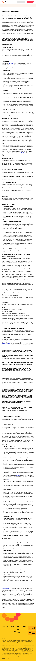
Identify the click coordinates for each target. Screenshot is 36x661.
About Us (12, 626)
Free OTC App (13, 631)
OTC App (17, 5)
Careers (18, 626)
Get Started (30, 1)
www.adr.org (18, 475)
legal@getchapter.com (5, 588)
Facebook (24, 626)
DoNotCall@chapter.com (22, 152)
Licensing (18, 632)
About (3, 5)
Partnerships (12, 5)
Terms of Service (18, 629)
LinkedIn (24, 628)
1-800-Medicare (29, 651)
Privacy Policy (10, 63)
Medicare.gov (13, 606)
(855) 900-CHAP (21, 1)
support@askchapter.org (6, 343)
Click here (3, 658)
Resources (7, 5)
